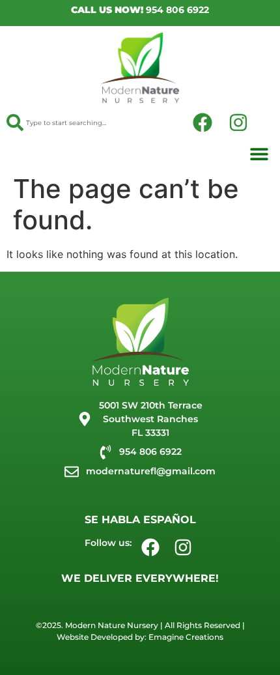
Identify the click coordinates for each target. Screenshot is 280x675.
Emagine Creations (185, 637)
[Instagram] (238, 122)
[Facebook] (202, 122)
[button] (258, 153)
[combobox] (87, 122)
